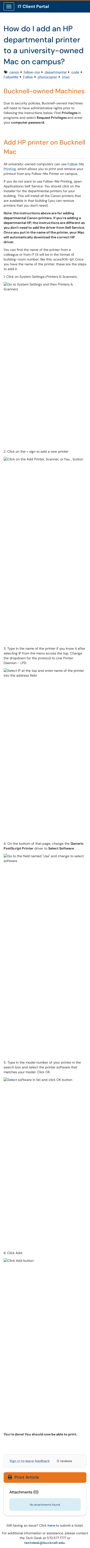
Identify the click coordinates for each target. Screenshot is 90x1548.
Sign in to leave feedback (30, 1461)
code (75, 72)
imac (66, 77)
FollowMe (11, 77)
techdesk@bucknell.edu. (45, 1543)
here (51, 1525)
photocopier (47, 77)
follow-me (32, 72)
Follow (28, 77)
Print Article (26, 1477)
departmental (55, 72)
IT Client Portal (33, 6)
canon (14, 72)
